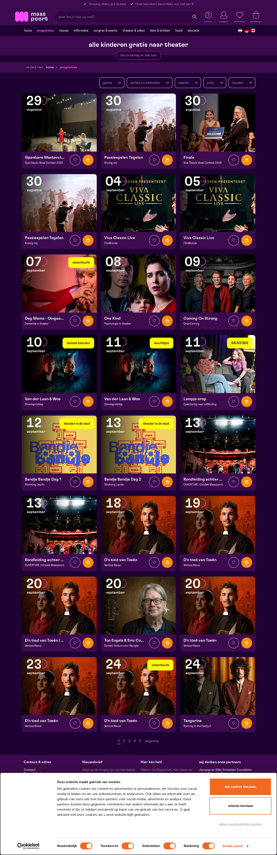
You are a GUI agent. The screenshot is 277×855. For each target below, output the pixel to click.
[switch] (128, 845)
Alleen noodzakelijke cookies (240, 824)
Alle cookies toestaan (240, 787)
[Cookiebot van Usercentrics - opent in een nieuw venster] (28, 846)
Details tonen (233, 846)
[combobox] (111, 82)
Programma (45, 30)
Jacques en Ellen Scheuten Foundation (225, 769)
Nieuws (64, 30)
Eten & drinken (160, 30)
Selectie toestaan (240, 806)
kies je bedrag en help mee (139, 55)
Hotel (178, 30)
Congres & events (105, 30)
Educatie (193, 30)
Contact (29, 769)
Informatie (81, 30)
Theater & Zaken (134, 30)
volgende (152, 741)
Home (28, 30)
